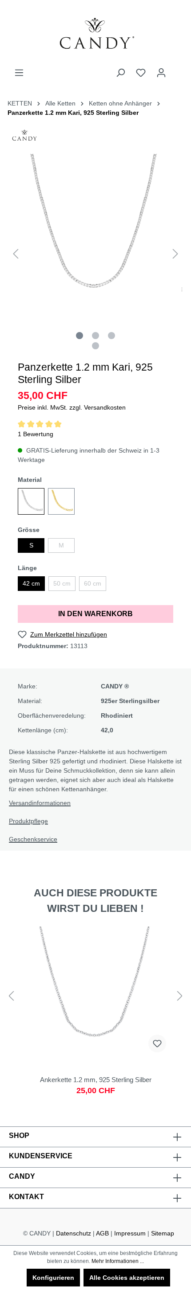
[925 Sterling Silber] (31, 501)
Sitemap (162, 1233)
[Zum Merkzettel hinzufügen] (157, 1043)
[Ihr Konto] (161, 72)
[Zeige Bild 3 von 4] (111, 335)
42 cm (31, 583)
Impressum (130, 1233)
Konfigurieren (53, 1277)
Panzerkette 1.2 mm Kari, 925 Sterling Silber (73, 112)
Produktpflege (28, 821)
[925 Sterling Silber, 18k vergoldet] (61, 501)
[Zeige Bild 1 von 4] (79, 335)
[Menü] (19, 72)
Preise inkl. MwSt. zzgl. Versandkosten (72, 407)
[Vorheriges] (15, 253)
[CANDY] (24, 137)
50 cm (62, 583)
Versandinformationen (40, 802)
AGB (102, 1233)
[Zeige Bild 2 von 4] (95, 335)
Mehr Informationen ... (118, 1261)
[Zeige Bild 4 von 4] (95, 345)
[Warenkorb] (176, 69)
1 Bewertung (35, 434)
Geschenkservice (33, 839)
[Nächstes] (175, 253)
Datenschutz (73, 1233)
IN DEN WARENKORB (95, 614)
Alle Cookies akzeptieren (126, 1277)
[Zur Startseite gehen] (95, 34)
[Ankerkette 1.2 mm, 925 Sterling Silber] (95, 1015)
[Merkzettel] (141, 72)
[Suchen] (120, 72)
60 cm (92, 583)
